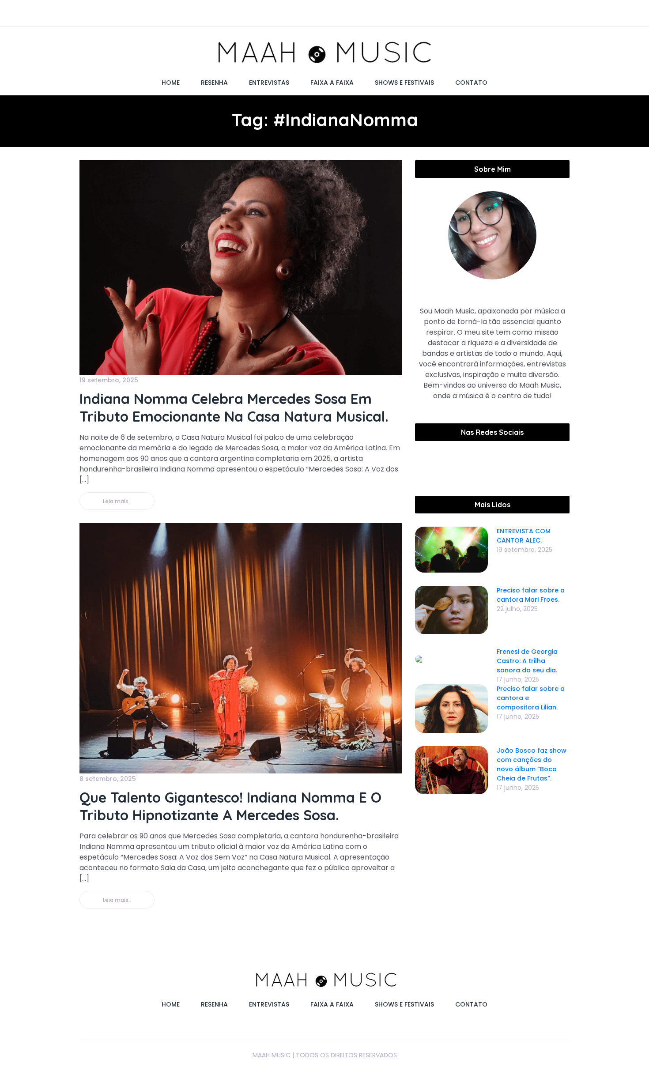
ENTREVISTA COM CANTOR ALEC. (524, 536)
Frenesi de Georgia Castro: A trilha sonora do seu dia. (527, 661)
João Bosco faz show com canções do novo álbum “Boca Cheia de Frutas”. (531, 764)
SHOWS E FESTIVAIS (404, 82)
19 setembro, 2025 (108, 380)
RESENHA (214, 82)
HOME (171, 82)
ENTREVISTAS (269, 82)
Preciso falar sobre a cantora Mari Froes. (531, 595)
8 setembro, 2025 (107, 778)
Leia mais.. (117, 501)
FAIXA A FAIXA (332, 82)
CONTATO (471, 82)
